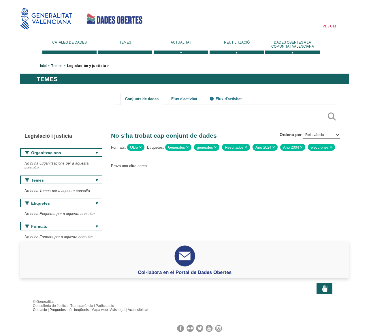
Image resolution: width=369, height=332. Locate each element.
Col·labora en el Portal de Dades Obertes (184, 272)
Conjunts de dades (142, 99)
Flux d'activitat (184, 99)
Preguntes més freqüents (69, 310)
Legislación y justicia (86, 66)
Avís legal (117, 310)
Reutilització (237, 42)
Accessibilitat (138, 310)
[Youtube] (210, 328)
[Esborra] (140, 147)
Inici (43, 66)
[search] (332, 115)
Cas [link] (332, 26)
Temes (125, 42)
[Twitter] (200, 328)
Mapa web (99, 310)
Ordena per (291, 134)
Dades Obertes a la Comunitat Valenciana (292, 44)
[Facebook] (181, 328)
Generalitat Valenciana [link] (46, 18)
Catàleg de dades (69, 42)
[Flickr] (191, 328)
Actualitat (181, 42)
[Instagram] (218, 328)
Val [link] (325, 26)
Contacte (40, 310)
